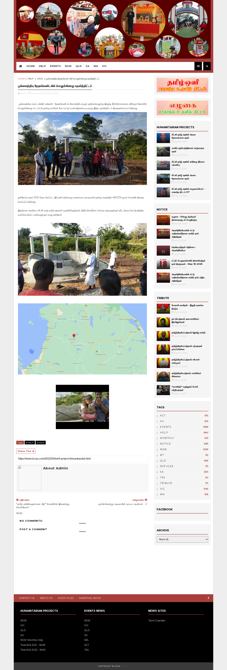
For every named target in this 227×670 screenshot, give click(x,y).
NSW (68, 66)
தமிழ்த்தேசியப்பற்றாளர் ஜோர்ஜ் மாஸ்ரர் (189, 332)
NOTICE (165, 443)
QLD (79, 66)
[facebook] (208, 598)
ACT (163, 415)
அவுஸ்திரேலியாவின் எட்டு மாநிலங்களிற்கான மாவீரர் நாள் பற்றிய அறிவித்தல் (188, 277)
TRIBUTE (166, 483)
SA (88, 66)
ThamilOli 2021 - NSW (32, 645)
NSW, (56, 93)
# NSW (40, 442)
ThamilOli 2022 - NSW (33, 649)
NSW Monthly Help (31, 640)
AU (162, 421)
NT (162, 455)
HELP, (49, 93)
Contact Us (27, 598)
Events (55, 66)
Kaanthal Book (90, 598)
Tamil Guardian (156, 620)
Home (31, 66)
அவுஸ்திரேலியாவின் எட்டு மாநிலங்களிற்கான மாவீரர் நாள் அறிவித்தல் (185, 233)
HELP (42, 66)
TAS (162, 477)
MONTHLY (167, 438)
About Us (46, 598)
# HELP (30, 442)
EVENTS (165, 426)
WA (96, 66)
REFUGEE (167, 466)
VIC (104, 66)
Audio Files (66, 598)
